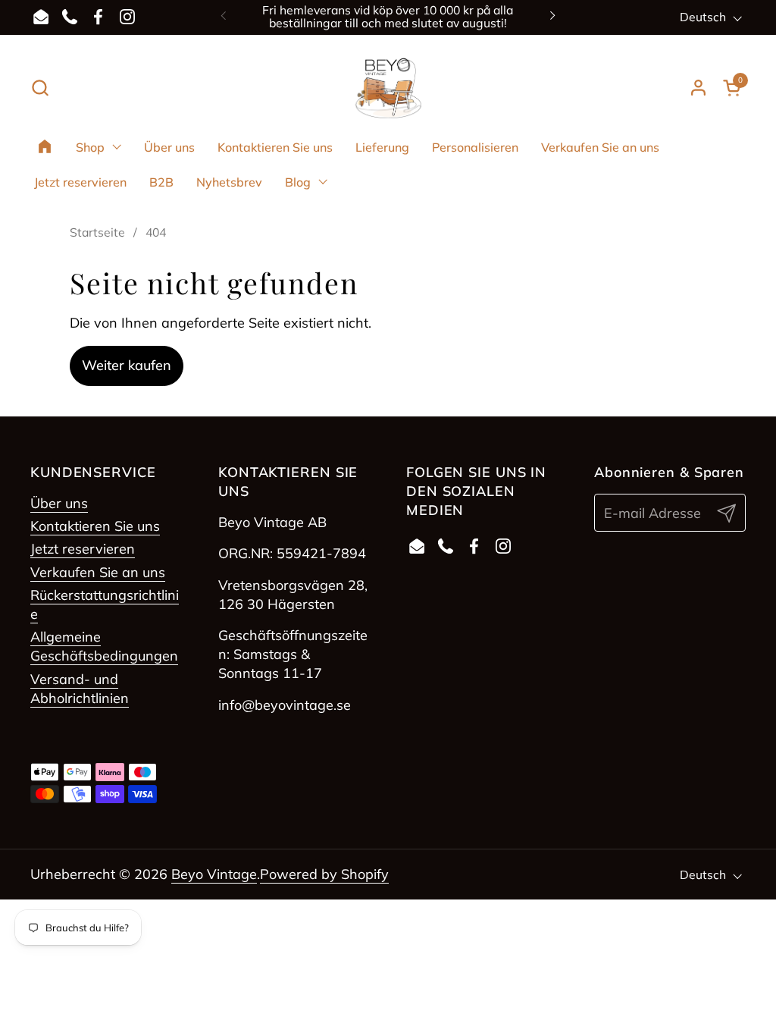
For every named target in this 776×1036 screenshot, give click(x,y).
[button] (39, 87)
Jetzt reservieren (82, 548)
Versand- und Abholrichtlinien (79, 688)
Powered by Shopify (324, 874)
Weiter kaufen (126, 365)
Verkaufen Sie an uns (97, 572)
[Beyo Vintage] (388, 88)
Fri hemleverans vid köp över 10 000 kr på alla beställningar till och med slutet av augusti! (387, 17)
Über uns (59, 503)
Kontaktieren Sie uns (95, 526)
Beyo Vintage (214, 874)
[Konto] (698, 87)
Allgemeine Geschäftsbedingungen (104, 646)
